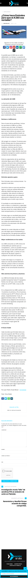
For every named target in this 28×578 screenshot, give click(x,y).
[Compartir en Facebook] (2, 398)
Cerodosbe (23, 390)
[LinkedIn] (17, 47)
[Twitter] (7, 47)
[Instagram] (10, 47)
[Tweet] (5, 398)
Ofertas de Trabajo (15, 565)
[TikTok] (14, 50)
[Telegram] (23, 47)
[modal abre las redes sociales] (11, 398)
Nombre (3, 449)
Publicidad (10, 564)
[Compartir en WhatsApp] (8, 398)
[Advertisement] (14, 531)
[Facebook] (4, 47)
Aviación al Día (6, 23)
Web (2, 462)
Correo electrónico (5, 455)
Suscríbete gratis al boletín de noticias (14, 571)
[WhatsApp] (20, 47)
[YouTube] (14, 47)
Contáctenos (18, 564)
